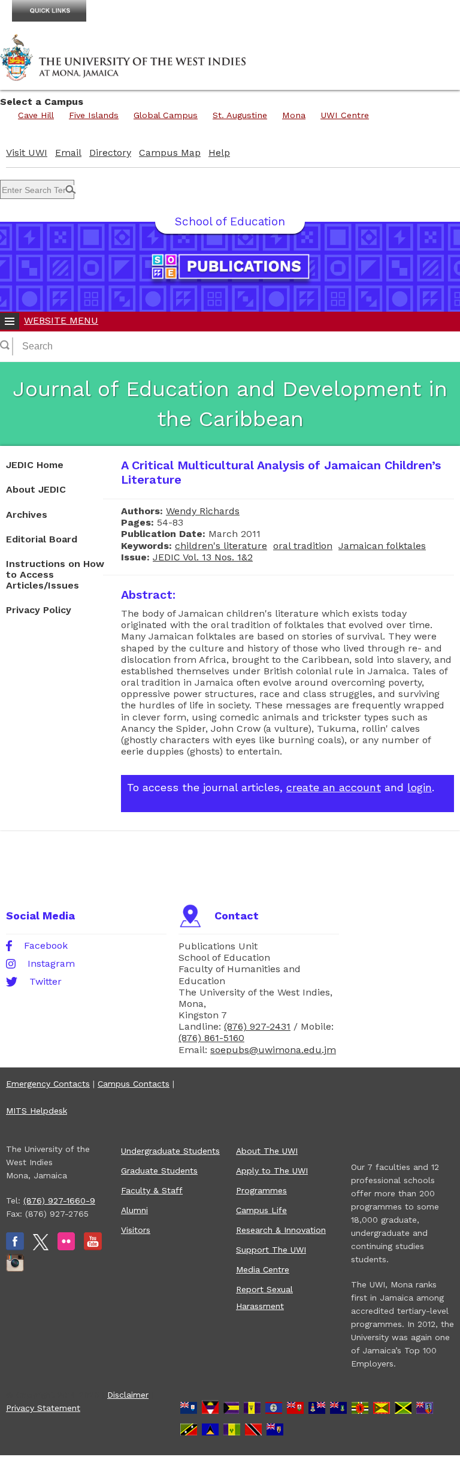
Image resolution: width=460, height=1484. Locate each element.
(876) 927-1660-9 (59, 1200)
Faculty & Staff (152, 1190)
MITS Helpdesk (36, 1110)
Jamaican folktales (382, 545)
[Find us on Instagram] (15, 1269)
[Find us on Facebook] (15, 1247)
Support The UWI (271, 1249)
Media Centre (262, 1269)
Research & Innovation (281, 1230)
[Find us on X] (41, 1247)
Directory (110, 152)
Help (219, 152)
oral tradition (302, 545)
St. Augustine (240, 115)
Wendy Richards (203, 511)
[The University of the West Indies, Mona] (123, 56)
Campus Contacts (134, 1083)
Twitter (45, 981)
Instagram (51, 963)
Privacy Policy (38, 610)
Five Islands (94, 115)
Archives (26, 514)
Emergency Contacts (48, 1083)
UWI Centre (344, 115)
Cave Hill (36, 115)
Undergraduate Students (170, 1151)
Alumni (134, 1210)
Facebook (46, 945)
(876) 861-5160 (211, 1037)
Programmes (261, 1190)
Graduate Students (159, 1170)
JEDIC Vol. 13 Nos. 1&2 (203, 557)
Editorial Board (41, 539)
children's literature (221, 545)
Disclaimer (128, 1394)
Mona (293, 115)
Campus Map (170, 152)
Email (68, 152)
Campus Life (261, 1210)
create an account (333, 787)
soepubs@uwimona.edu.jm (273, 1049)
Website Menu (61, 320)
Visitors (135, 1230)
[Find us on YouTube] (93, 1247)
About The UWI (267, 1151)
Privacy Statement (43, 1408)
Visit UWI (26, 152)
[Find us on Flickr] (66, 1247)
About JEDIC (36, 489)
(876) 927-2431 (257, 1026)
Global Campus (166, 115)
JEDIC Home (34, 464)
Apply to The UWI (272, 1170)
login (419, 787)
